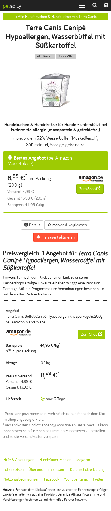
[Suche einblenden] (94, 5)
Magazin (83, 460)
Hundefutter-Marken (55, 460)
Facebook (51, 479)
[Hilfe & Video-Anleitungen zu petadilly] (106, 5)
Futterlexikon (13, 469)
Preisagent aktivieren (57, 237)
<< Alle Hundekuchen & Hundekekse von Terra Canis (55, 17)
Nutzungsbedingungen (21, 479)
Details (34, 225)
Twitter (97, 479)
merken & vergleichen (69, 225)
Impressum (56, 469)
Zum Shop (87, 189)
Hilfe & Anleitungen (18, 460)
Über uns (35, 469)
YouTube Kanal (76, 479)
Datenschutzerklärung (87, 469)
